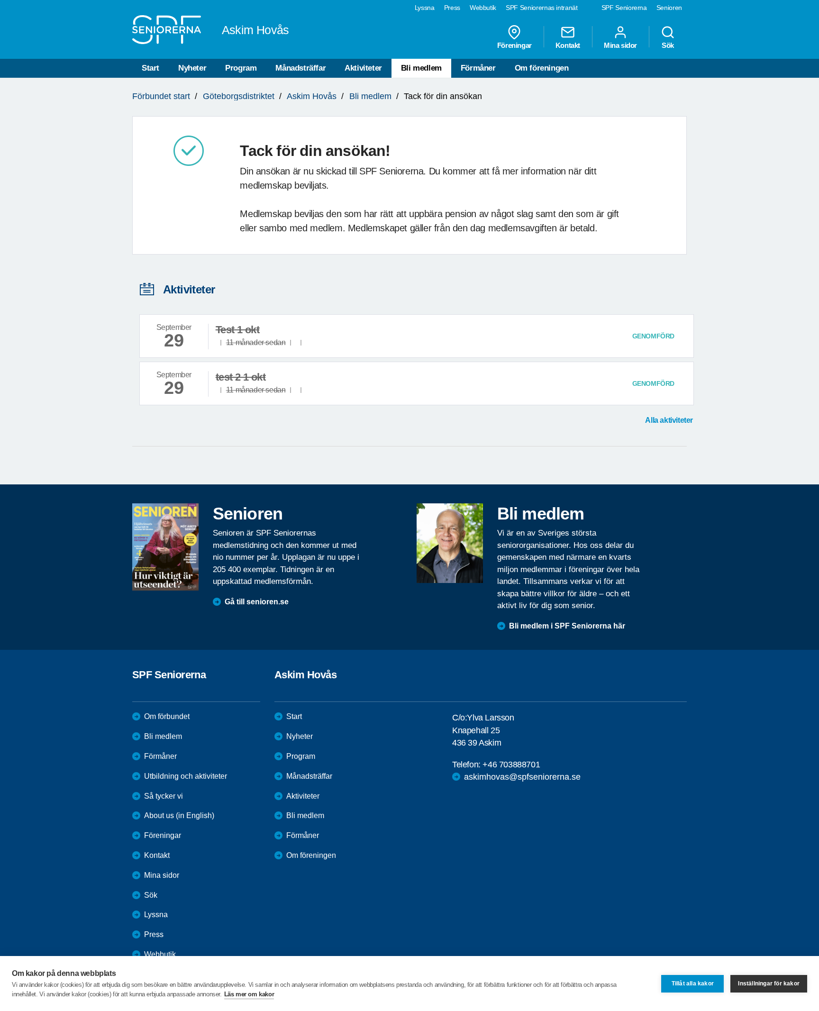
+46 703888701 (511, 764)
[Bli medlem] (450, 543)
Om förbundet (167, 716)
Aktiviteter (363, 68)
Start (150, 68)
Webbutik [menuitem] (483, 7)
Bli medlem (421, 68)
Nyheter (192, 68)
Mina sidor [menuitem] (620, 45)
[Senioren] (165, 547)
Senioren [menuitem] (669, 7)
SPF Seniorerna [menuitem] (624, 7)
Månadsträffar (300, 68)
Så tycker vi (163, 796)
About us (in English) (179, 815)
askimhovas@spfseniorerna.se (522, 777)
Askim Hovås (312, 96)
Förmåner (478, 68)
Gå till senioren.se (257, 602)
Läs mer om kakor (249, 994)
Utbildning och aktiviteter (185, 776)
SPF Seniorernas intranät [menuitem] (542, 7)
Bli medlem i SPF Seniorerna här (567, 626)
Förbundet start (161, 96)
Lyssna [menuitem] (425, 7)
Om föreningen (542, 68)
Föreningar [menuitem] (514, 45)
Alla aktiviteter (669, 420)
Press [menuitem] (452, 7)
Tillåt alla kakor (693, 983)
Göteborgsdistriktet (238, 96)
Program (240, 68)
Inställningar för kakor (769, 983)
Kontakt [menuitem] (567, 45)
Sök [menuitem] (668, 45)
